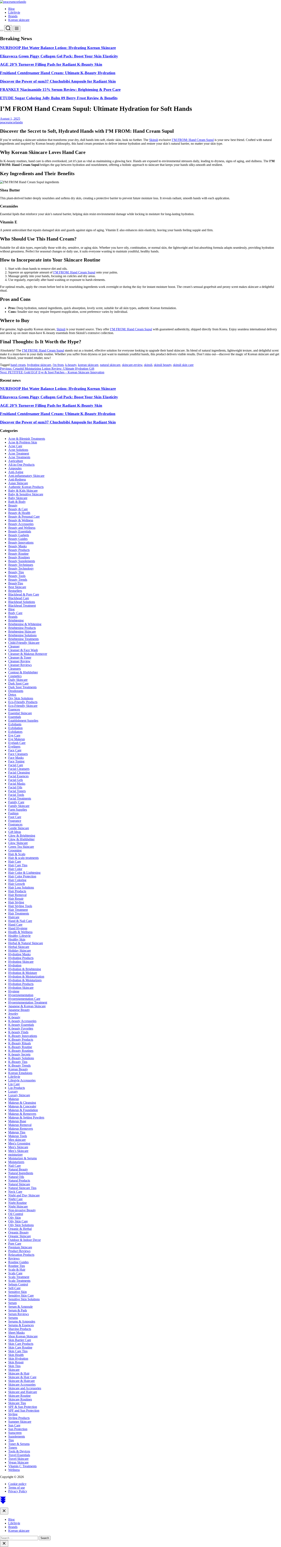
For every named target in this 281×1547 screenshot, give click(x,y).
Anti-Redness (17, 479)
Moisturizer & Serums (22, 1158)
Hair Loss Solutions (21, 887)
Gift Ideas (14, 832)
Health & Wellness (20, 932)
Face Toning (16, 761)
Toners (12, 1447)
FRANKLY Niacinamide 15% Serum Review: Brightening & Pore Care (60, 89)
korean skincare (88, 365)
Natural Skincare (19, 1184)
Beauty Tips (16, 572)
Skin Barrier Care (19, 1340)
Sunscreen (15, 1432)
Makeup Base (17, 1121)
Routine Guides (18, 1262)
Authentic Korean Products (26, 487)
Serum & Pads (17, 1310)
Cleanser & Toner (19, 657)
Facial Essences (18, 776)
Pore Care (14, 1243)
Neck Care (15, 1191)
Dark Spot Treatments (22, 687)
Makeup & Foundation (23, 1110)
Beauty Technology (21, 568)
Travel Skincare (18, 1458)
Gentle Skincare (18, 828)
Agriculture (15, 461)
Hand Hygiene (17, 928)
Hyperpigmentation (20, 995)
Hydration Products (21, 984)
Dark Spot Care (18, 683)
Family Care (16, 802)
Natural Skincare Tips (22, 1188)
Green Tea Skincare (21, 846)
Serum (12, 1303)
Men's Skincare (18, 1147)
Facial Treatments (19, 798)
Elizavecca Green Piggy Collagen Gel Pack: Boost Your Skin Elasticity (59, 56)
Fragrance (14, 820)
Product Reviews (19, 1251)
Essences (14, 709)
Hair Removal (17, 895)
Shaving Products (19, 1329)
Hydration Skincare (21, 987)
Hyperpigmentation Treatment (27, 1002)
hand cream (18, 365)
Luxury (13, 1091)
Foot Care (14, 817)
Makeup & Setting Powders (26, 1117)
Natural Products (19, 1180)
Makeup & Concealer (22, 1106)
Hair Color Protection (22, 876)
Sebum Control (18, 1284)
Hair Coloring (17, 880)
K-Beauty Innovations (22, 1036)
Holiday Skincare (19, 950)
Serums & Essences (21, 1325)
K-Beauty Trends (19, 1065)
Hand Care (15, 924)
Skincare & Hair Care (22, 1377)
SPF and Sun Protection (23, 1410)
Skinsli (153, 140)
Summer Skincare (19, 1421)
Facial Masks (16, 783)
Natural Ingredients (20, 1173)
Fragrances (15, 824)
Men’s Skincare (18, 1151)
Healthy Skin (16, 939)
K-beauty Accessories (22, 1021)
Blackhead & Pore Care (23, 594)
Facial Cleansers (18, 769)
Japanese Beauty (19, 1010)
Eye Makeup (16, 739)
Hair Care (14, 861)
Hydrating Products (21, 958)
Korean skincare (18, 20)
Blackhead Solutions (21, 602)
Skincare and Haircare (22, 1392)
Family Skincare (18, 806)
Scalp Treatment (18, 1277)
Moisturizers (16, 1162)
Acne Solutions (18, 450)
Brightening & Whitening (24, 624)
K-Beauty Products (20, 1039)
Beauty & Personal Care (24, 516)
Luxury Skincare (19, 1095)
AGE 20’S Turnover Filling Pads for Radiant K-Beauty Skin (51, 64)
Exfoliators (15, 731)
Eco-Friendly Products (22, 702)
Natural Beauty (18, 1169)
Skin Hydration (18, 1358)
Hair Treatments (18, 913)
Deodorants (15, 691)
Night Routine (17, 1203)
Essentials (14, 717)
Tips (11, 1440)
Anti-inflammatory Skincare (26, 475)
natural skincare (110, 365)
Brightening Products (22, 628)
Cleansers (14, 668)
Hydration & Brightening (24, 969)
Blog (11, 9)
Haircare (13, 917)
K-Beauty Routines (20, 1050)
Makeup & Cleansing (22, 1102)
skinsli (148, 365)
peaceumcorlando (11, 122)
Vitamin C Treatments (22, 1466)
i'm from (58, 365)
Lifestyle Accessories (22, 1080)
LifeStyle (14, 12)
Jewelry (13, 1013)
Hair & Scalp (16, 854)
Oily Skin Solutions (21, 1225)
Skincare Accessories (22, 1384)
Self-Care (14, 1288)
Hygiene (13, 991)
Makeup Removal (19, 1125)
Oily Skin (14, 1217)
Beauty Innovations (21, 542)
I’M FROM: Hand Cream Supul (193, 140)
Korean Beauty (18, 1069)
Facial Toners (17, 791)
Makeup (13, 1099)
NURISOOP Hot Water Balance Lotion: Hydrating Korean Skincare (58, 48)
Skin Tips (14, 1366)
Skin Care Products (20, 1343)
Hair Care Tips (17, 865)
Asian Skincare (18, 483)
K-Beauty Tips (17, 1062)
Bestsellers (15, 590)
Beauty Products (19, 550)
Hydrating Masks (19, 954)
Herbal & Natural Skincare (25, 943)
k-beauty (70, 365)
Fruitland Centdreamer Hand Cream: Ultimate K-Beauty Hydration (57, 73)
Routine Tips (16, 1266)
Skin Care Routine (20, 1347)
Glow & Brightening (21, 835)
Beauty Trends (17, 579)
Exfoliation (15, 728)
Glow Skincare (18, 843)
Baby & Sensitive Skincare (25, 494)
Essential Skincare (20, 713)
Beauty (12, 505)
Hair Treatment (18, 909)
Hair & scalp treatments (23, 858)
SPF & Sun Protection (22, 1407)
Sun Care (14, 1425)
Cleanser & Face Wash (23, 650)
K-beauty (14, 1017)
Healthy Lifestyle (19, 935)
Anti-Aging (15, 472)
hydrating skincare (39, 365)
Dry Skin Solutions (20, 698)
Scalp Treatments (19, 1280)
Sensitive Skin (17, 1292)
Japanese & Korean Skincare (27, 1006)
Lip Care (14, 1084)
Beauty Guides (18, 539)
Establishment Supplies (23, 720)
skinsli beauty (162, 365)
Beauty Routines (19, 557)
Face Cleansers (18, 754)
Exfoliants (14, 724)
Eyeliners (14, 746)
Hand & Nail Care (20, 921)
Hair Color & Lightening (24, 872)
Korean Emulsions (20, 1073)
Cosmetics (15, 676)
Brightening (16, 620)
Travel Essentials (19, 1455)
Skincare (14, 1369)
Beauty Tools (17, 576)
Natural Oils (16, 1177)
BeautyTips (15, 583)
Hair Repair (15, 898)
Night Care (15, 1199)
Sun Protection (17, 1429)
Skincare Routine (19, 1395)
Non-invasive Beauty (22, 1210)
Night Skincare (18, 1206)
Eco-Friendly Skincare (22, 705)
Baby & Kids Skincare (23, 490)
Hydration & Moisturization (26, 976)
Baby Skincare (17, 498)
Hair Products (17, 891)
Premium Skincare (20, 1247)
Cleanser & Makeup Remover (27, 654)
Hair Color (15, 869)
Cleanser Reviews (20, 665)
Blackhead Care (18, 598)
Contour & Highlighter (23, 672)
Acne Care (15, 446)
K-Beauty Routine (20, 1047)
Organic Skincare (19, 1236)
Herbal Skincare (18, 947)
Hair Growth (16, 884)
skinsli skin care (183, 365)
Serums (13, 1317)
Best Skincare (17, 587)
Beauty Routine (18, 553)
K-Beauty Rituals (19, 1043)
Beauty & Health (19, 513)
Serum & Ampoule (20, 1306)
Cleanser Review (19, 661)
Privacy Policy (17, 1491)
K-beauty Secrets (19, 1054)
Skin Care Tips (18, 1351)
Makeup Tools (17, 1136)
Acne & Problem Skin (22, 442)
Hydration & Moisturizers (25, 980)
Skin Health (16, 1355)
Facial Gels (15, 780)
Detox (12, 694)
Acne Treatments (19, 457)
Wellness (14, 1470)
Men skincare (17, 1139)
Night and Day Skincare (24, 1195)
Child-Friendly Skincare (23, 642)
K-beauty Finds (18, 1032)
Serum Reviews (18, 1314)
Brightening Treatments (23, 639)
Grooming (15, 850)
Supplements (16, 1436)
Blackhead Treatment (22, 605)
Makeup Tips (16, 1132)
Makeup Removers (20, 1128)
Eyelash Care (17, 743)
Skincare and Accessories (24, 1388)
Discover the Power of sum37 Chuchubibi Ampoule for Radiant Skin (58, 81)
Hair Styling (16, 902)
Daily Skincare (18, 679)
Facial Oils (15, 787)
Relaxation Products (21, 1254)
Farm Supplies (17, 809)
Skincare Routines (20, 1399)
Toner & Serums (19, 1444)
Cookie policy (17, 1484)
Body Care (15, 613)
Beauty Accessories (21, 524)
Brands (12, 16)
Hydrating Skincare (21, 961)
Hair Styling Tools (20, 906)
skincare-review (132, 365)
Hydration (14, 965)
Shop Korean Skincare (23, 1336)
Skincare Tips (17, 1403)
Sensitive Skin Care (21, 1295)
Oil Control (15, 1214)
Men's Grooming (19, 1143)
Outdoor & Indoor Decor (24, 1240)
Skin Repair (16, 1362)
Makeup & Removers (22, 1113)
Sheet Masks (16, 1332)
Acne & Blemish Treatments (26, 438)
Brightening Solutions (22, 635)
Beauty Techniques (20, 564)
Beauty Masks (17, 546)
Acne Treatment (18, 453)
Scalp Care (15, 1273)
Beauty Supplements (21, 561)
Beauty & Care (18, 509)
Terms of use (16, 1487)
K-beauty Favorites (20, 1028)
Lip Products (16, 1088)
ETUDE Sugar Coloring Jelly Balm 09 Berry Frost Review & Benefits (58, 98)
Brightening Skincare (22, 631)
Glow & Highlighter (21, 839)
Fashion (13, 813)
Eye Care (14, 735)
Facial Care (15, 765)
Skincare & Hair (18, 1373)
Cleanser (14, 646)
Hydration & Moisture (22, 973)
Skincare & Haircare (21, 1381)
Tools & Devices (19, 1451)
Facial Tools (16, 794)
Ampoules (15, 468)
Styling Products (19, 1418)
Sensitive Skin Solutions (24, 1299)
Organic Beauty (18, 1232)
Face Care (14, 750)
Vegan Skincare (18, 1462)
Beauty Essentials (19, 531)
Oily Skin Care (18, 1221)
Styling (12, 1414)
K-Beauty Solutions (21, 1058)
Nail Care (14, 1165)
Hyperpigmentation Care (24, 998)
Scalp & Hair (16, 1269)
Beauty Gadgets (18, 535)
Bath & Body (17, 501)
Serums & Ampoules (21, 1321)
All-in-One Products (21, 464)
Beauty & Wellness (20, 520)
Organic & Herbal (20, 1228)
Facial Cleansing (19, 772)
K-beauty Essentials (21, 1024)
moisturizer (15, 1154)
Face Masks (16, 757)
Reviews (14, 1258)
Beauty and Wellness (21, 527)
